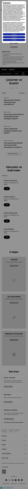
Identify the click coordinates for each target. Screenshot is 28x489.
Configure (14, 39)
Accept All (14, 34)
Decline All (14, 37)
